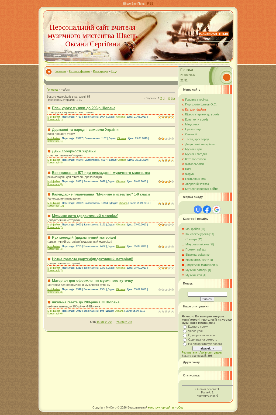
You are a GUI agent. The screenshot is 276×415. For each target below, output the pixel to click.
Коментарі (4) (55, 249)
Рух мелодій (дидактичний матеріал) (84, 237)
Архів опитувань (210, 352)
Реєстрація (100, 71)
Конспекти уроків (197, 234)
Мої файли (53, 116)
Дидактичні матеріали (200, 264)
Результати (189, 352)
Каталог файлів (79, 71)
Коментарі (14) (55, 205)
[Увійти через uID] (198, 209)
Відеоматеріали (195, 254)
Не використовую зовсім (205, 343)
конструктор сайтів (161, 407)
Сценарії (191, 239)
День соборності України (74, 151)
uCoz (180, 407)
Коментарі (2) (55, 227)
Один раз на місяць (201, 335)
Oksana (120, 116)
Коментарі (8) (55, 162)
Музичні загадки (196, 270)
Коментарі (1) (55, 119)
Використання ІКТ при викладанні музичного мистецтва (101, 173)
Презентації (193, 249)
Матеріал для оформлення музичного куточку (92, 281)
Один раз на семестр (202, 339)
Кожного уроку (198, 326)
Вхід (114, 71)
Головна (60, 71)
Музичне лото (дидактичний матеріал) (85, 216)
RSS (150, 3)
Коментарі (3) (55, 292)
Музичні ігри (193, 275)
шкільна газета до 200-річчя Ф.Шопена (85, 302)
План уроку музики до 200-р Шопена (83, 108)
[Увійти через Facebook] (207, 209)
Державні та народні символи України (85, 130)
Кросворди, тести (197, 259)
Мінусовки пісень (197, 244)
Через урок (195, 330)
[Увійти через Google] (216, 209)
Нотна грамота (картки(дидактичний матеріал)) (92, 259)
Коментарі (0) (55, 184)
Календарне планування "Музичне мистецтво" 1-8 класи (101, 194)
